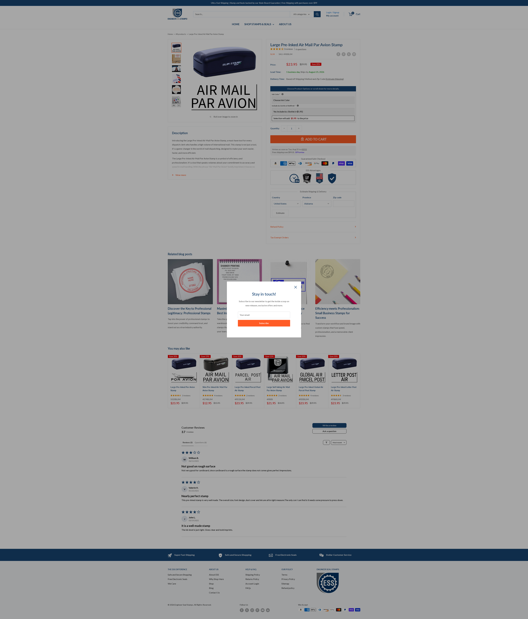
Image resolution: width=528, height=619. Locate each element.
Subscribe (264, 323)
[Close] (295, 287)
